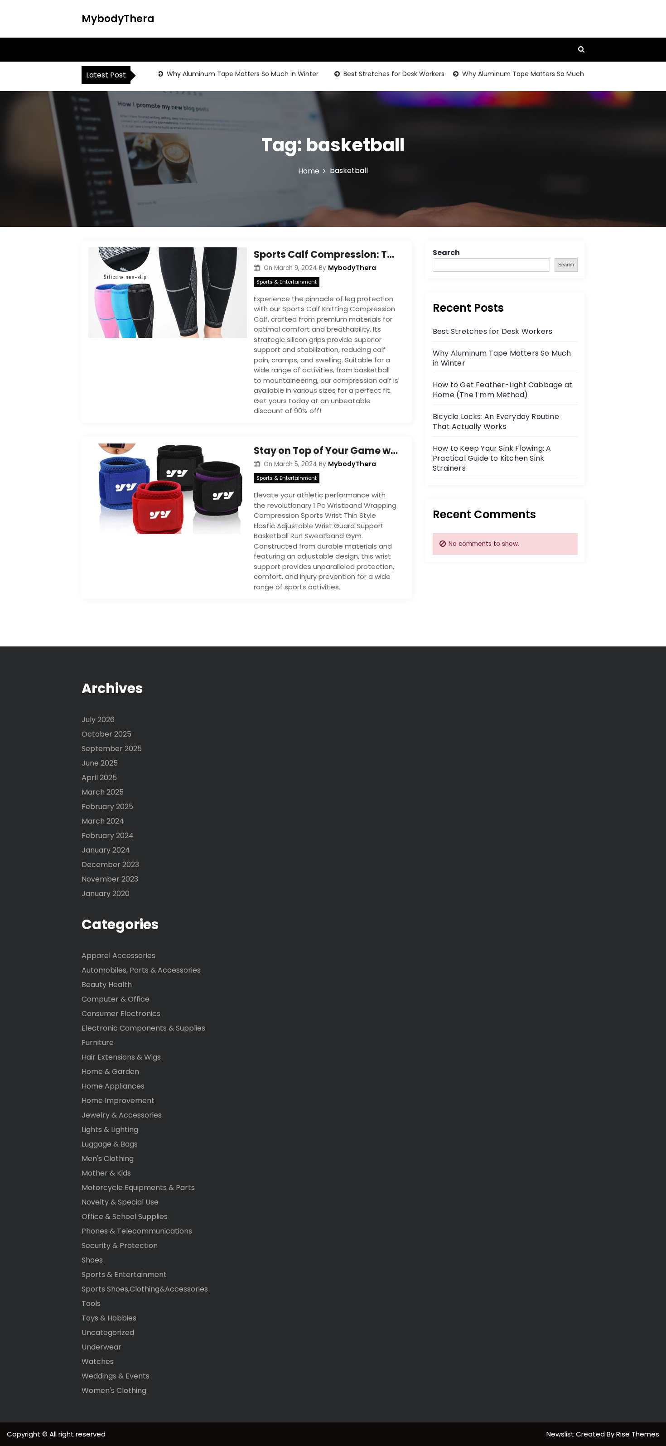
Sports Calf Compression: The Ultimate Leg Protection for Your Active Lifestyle (326, 254)
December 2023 (110, 864)
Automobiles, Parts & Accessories (141, 970)
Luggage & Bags (110, 1144)
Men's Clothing (108, 1158)
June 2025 (100, 763)
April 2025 (99, 777)
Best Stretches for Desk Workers (379, 73)
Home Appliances (113, 1086)
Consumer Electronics (121, 1013)
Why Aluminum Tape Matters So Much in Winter (228, 73)
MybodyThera (118, 19)
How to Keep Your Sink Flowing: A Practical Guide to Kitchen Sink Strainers (492, 458)
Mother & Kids (106, 1173)
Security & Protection (120, 1245)
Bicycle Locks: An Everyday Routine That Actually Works (496, 421)
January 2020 (106, 893)
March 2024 (103, 821)
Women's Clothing (114, 1390)
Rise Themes (637, 1434)
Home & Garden (110, 1071)
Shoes (92, 1260)
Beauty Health (107, 984)
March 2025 (103, 792)
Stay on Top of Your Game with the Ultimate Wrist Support (326, 450)
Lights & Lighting (110, 1129)
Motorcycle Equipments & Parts (138, 1187)
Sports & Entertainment (286, 281)
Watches (98, 1361)
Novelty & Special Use (120, 1202)
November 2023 (110, 879)
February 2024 (108, 835)
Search (446, 252)
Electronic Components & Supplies (143, 1028)
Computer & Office (116, 999)
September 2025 (112, 748)
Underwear (101, 1347)
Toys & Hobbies (109, 1318)
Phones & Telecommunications (137, 1231)
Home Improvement (118, 1100)
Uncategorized (108, 1332)
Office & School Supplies (125, 1216)
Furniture (98, 1042)
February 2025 (107, 806)
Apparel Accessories (118, 955)
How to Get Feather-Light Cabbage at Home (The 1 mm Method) (502, 390)
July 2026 (98, 719)
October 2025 (106, 734)
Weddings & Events (116, 1376)
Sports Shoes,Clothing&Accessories (145, 1289)
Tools (91, 1303)
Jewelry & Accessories (122, 1115)
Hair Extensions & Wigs (121, 1057)
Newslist (561, 1434)
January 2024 (106, 850)
